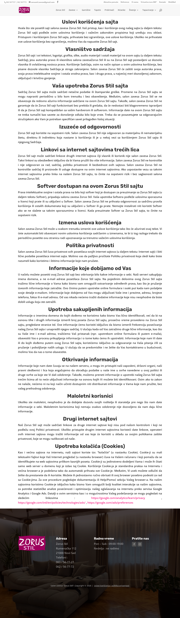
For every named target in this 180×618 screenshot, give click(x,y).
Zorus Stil (60, 10)
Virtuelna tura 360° (149, 2)
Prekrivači (109, 10)
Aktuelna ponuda (111, 2)
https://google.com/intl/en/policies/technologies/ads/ (52, 502)
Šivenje (132, 10)
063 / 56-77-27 (65, 562)
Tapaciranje (148, 10)
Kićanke (121, 10)
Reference (125, 2)
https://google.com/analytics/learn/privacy (118, 498)
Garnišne (86, 10)
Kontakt (162, 2)
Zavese (72, 10)
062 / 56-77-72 (65, 566)
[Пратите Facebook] (134, 544)
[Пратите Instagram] (140, 544)
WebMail (172, 2)
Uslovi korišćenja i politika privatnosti (111, 585)
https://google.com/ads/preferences (110, 502)
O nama (135, 2)
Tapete (97, 10)
